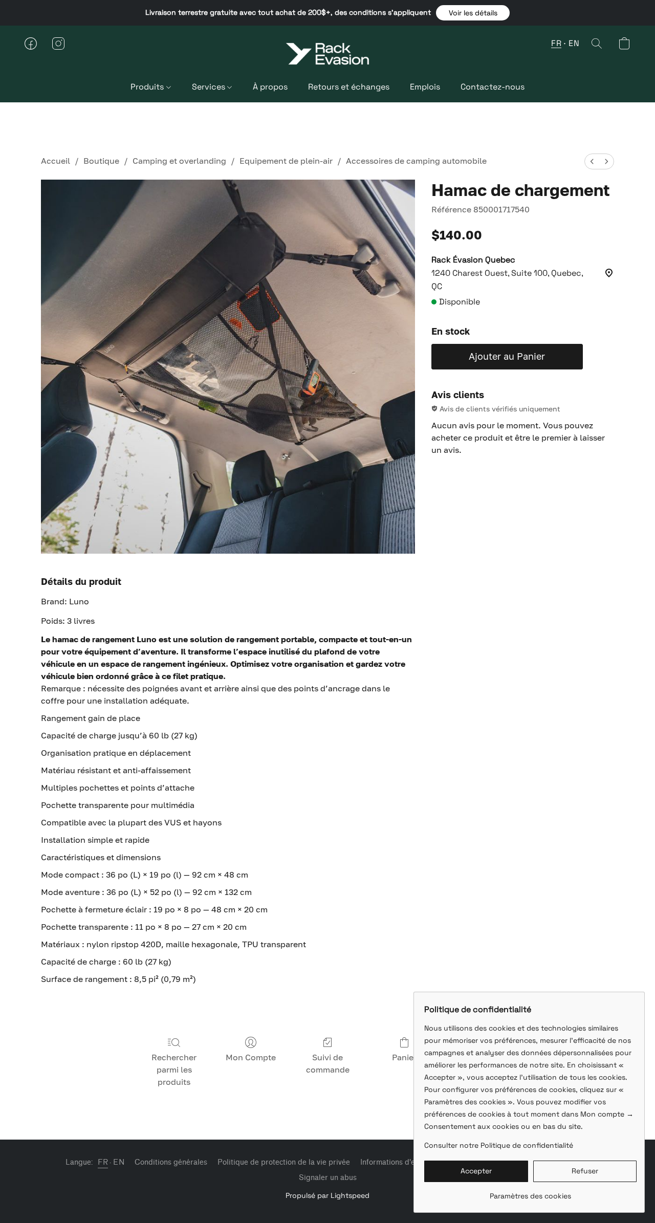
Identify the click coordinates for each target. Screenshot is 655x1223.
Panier (404, 1057)
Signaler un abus (328, 1177)
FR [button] (556, 43)
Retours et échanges (348, 86)
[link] (530, 1192)
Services (209, 86)
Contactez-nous (493, 86)
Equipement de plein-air (286, 161)
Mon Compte (251, 1057)
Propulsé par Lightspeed (327, 1195)
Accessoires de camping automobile (416, 161)
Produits (148, 86)
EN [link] (118, 1162)
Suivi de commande (328, 1063)
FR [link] (103, 1162)
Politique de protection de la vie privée (283, 1162)
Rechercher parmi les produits (173, 1069)
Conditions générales (171, 1162)
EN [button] (574, 43)
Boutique (101, 161)
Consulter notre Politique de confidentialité (498, 1145)
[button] (473, 12)
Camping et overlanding (179, 161)
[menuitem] (592, 161)
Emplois (425, 86)
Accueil (55, 161)
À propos (270, 86)
